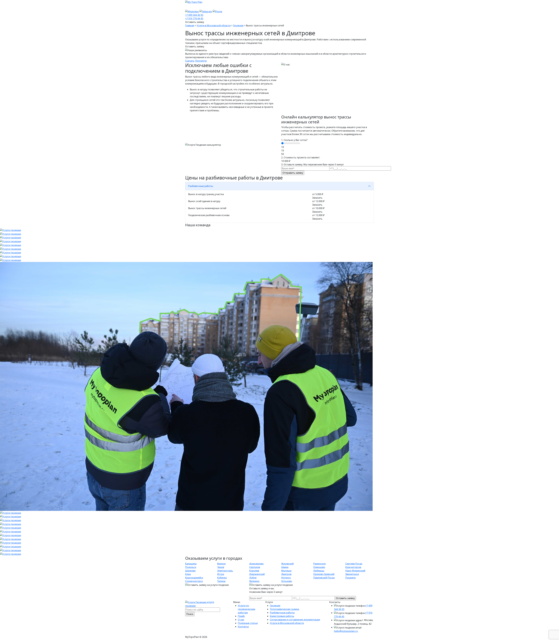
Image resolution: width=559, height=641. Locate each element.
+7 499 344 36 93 (194, 15)
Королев (254, 570)
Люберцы (318, 570)
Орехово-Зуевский (323, 574)
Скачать (189, 60)
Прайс (239, 6)
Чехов (220, 567)
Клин (188, 574)
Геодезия (238, 25)
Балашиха (191, 563)
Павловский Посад (324, 577)
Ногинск (286, 577)
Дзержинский (257, 574)
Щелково (190, 570)
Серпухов (254, 567)
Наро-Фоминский (355, 570)
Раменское (319, 563)
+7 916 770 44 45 (194, 18)
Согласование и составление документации (295, 619)
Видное (221, 563)
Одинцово (319, 567)
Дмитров (286, 574)
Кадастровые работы (282, 616)
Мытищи (286, 570)
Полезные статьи (248, 623)
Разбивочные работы (282, 612)
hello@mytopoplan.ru (346, 631)
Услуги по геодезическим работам (208, 6)
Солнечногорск (194, 581)
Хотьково (286, 581)
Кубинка (222, 577)
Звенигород (352, 574)
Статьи (259, 6)
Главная (189, 25)
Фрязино (254, 581)
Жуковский (287, 563)
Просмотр (201, 60)
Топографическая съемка (284, 609)
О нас (249, 6)
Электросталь (225, 570)
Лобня (252, 577)
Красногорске (353, 567)
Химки (284, 567)
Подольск (190, 567)
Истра (220, 574)
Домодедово (256, 563)
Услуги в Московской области (214, 25)
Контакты (273, 6)
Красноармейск (194, 577)
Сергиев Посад (353, 563)
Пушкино (350, 577)
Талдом (221, 581)
